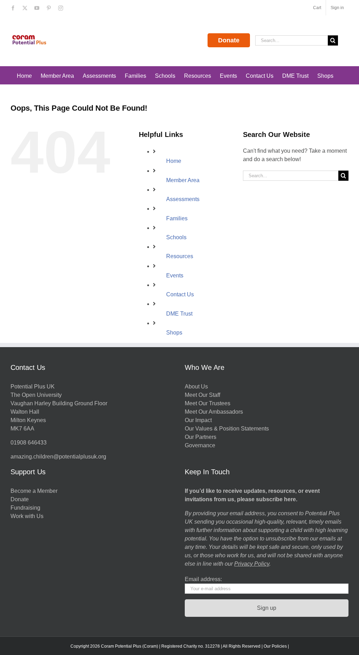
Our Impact (199, 420)
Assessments (182, 199)
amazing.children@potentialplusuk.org (58, 457)
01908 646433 (29, 443)
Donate (228, 40)
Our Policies (275, 646)
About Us (196, 386)
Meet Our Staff (202, 395)
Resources (179, 256)
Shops (174, 333)
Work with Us (27, 516)
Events (174, 275)
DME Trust (179, 314)
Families (177, 218)
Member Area (182, 180)
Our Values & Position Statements (227, 429)
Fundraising (25, 508)
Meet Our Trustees (207, 403)
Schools (176, 237)
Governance (200, 445)
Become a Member (34, 491)
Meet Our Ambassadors (214, 412)
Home (173, 161)
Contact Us (180, 294)
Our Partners (200, 437)
